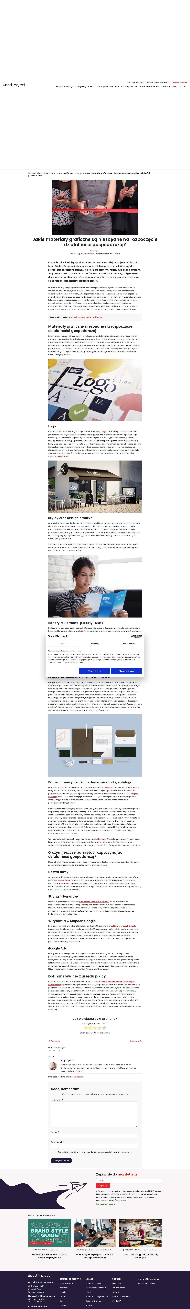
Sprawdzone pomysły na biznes (85, 317)
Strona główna (65, 173)
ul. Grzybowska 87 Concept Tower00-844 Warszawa (36, 1289)
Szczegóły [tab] (95, 644)
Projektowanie (46, 1243)
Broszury (90, 1305)
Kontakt (182, 86)
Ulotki (88, 1292)
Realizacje (166, 86)
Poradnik (94, 251)
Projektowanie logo (64, 86)
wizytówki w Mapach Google (122, 926)
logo (104, 431)
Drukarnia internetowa (149, 86)
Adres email (57, 1142)
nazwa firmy (64, 880)
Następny (134, 1041)
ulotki (80, 631)
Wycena (63, 1305)
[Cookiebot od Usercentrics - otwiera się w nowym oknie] (132, 636)
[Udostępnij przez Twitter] (54, 1050)
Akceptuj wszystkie (126, 671)
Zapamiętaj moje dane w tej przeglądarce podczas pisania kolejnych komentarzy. (95, 1152)
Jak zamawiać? (119, 1288)
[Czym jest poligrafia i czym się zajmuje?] (140, 1233)
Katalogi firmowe (105, 86)
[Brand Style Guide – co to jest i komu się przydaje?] (49, 1233)
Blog (175, 86)
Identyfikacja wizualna (85, 86)
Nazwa (55, 1132)
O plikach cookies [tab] (128, 644)
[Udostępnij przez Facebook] (50, 1050)
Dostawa (116, 1292)
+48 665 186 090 (37, 1306)
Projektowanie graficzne (126, 86)
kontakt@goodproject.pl (159, 82)
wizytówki (109, 787)
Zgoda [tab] (62, 644)
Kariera (63, 1296)
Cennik (63, 1292)
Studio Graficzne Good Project (42, 173)
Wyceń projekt (180, 82)
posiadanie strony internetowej (94, 901)
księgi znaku (62, 456)
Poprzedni (55, 1041)
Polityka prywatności (121, 1296)
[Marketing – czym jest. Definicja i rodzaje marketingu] (95, 1233)
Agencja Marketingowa (148, 1279)
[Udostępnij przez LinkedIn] (59, 1050)
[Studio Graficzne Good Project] (14, 85)
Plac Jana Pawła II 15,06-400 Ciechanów (37, 1300)
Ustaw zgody (93, 671)
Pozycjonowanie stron (148, 1283)
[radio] (86, 1028)
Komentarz (57, 1100)
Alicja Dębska (67, 1060)
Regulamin (116, 1283)
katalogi (102, 839)
